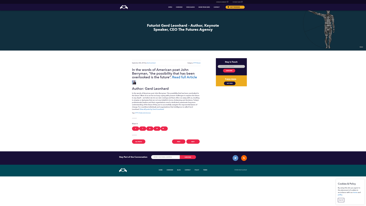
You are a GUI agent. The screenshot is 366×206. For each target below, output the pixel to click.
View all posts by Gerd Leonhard (152, 109)
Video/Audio (190, 7)
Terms (205, 170)
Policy (197, 170)
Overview (179, 7)
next (193, 142)
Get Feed (230, 83)
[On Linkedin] (149, 128)
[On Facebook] (135, 128)
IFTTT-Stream (197, 63)
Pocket (140, 113)
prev (178, 142)
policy (340, 195)
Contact (217, 7)
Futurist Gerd (237, 2)
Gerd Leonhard (151, 63)
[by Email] (164, 128)
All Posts (138, 142)
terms (355, 192)
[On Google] (142, 128)
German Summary (221, 2)
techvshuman (147, 113)
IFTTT (136, 113)
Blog (179, 170)
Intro (170, 7)
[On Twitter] (157, 128)
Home (161, 170)
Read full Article (184, 77)
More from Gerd (204, 7)
